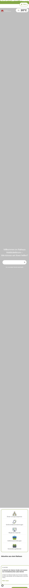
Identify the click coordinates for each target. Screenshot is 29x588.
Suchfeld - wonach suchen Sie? (8, 258)
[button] (2, 585)
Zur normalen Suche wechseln (14, 267)
